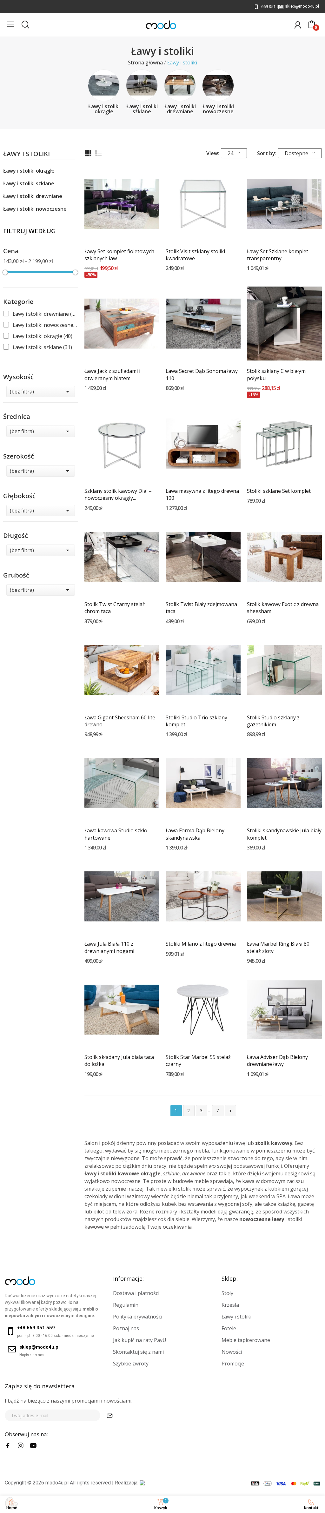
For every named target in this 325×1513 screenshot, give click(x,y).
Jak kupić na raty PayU (139, 1340)
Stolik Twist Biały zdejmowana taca (201, 608)
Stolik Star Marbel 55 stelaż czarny (198, 1060)
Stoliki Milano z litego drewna (201, 943)
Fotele (229, 1328)
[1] (109, 1415)
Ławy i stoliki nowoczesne (218, 109)
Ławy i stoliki (26, 154)
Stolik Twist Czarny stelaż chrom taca (114, 608)
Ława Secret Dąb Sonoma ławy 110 (202, 374)
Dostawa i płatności (136, 1293)
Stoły (227, 1293)
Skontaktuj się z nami (138, 1351)
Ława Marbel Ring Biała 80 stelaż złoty (278, 947)
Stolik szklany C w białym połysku (276, 374)
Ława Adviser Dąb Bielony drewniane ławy (277, 1060)
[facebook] (8, 1445)
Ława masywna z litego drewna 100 (202, 494)
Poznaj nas (126, 1328)
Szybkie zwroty (131, 1363)
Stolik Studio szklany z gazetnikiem (273, 721)
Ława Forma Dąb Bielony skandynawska (195, 834)
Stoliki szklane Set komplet (279, 490)
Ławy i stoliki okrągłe (104, 109)
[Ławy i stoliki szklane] (142, 85)
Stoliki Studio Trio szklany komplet (196, 721)
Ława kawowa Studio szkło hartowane (115, 834)
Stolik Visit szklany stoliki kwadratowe (195, 255)
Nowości (232, 1351)
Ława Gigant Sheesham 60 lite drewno (119, 721)
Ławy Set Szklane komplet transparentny (277, 255)
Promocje (233, 1363)
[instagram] (20, 1445)
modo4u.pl (57, 1483)
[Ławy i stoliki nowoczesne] (218, 85)
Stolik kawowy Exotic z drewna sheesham (283, 608)
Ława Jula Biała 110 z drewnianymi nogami (109, 947)
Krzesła (230, 1304)
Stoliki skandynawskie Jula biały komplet (284, 834)
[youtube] (33, 1445)
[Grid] (88, 153)
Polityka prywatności (137, 1316)
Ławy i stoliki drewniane (180, 109)
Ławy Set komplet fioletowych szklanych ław (119, 255)
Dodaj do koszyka (122, 230)
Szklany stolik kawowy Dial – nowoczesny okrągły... (118, 494)
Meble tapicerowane (246, 1340)
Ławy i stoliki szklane (142, 109)
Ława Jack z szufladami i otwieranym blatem (112, 374)
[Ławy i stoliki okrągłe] (104, 85)
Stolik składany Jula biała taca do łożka (119, 1060)
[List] (98, 153)
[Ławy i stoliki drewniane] (180, 85)
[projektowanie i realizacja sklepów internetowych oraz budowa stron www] (142, 1483)
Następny (230, 1111)
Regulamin (125, 1304)
